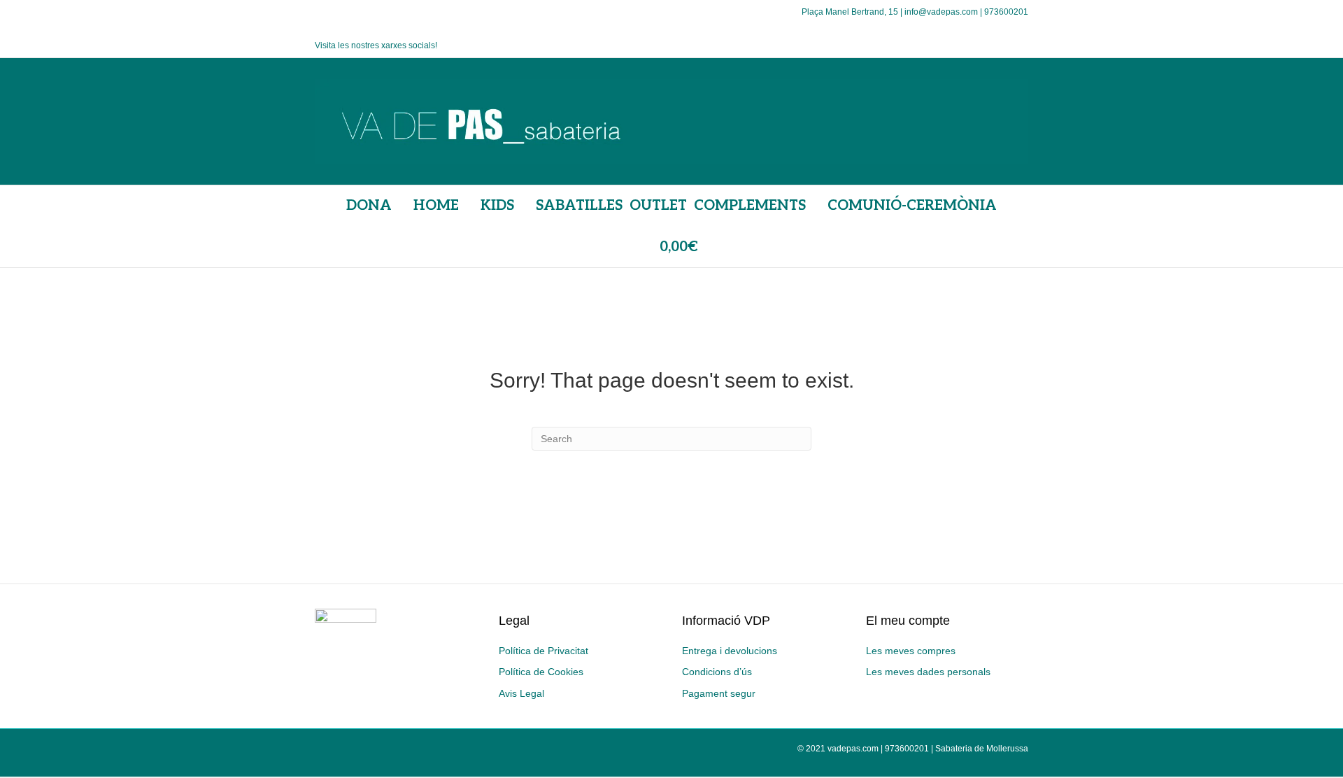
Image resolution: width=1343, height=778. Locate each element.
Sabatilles (579, 205)
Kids (497, 205)
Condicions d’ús (717, 671)
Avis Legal (521, 693)
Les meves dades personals (928, 671)
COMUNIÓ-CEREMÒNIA (912, 205)
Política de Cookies (541, 671)
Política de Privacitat (543, 650)
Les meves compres (910, 650)
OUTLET (658, 205)
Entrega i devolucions (729, 650)
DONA (369, 205)
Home (436, 205)
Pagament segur (718, 693)
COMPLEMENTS (750, 205)
